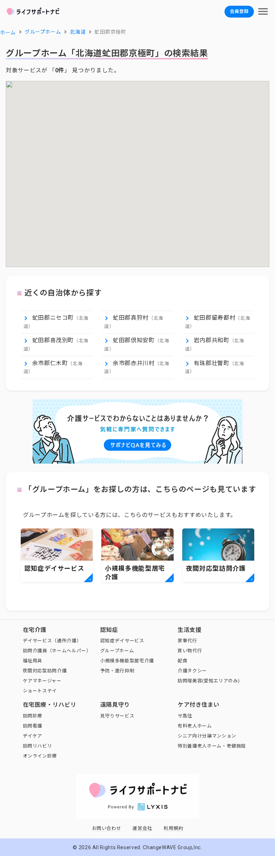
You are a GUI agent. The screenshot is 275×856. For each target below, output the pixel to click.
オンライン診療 (40, 756)
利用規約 (173, 828)
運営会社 (142, 828)
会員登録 (239, 11)
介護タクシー (192, 670)
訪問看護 (33, 726)
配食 (182, 660)
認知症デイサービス (122, 640)
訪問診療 (33, 716)
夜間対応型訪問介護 (45, 670)
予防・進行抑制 (117, 670)
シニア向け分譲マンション (207, 736)
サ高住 (185, 716)
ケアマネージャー (42, 680)
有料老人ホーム (195, 726)
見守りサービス (117, 716)
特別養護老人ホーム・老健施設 (212, 746)
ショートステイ (40, 690)
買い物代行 (190, 650)
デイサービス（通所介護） (52, 640)
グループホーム (117, 650)
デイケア (33, 736)
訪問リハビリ (37, 746)
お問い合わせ (106, 828)
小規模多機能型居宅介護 (127, 660)
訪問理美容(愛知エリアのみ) (209, 680)
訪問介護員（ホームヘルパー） (57, 650)
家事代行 (187, 640)
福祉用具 (33, 660)
